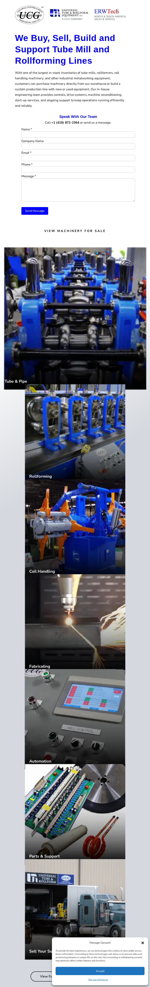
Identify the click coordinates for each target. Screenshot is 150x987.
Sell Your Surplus (45, 951)
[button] (143, 943)
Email (26, 153)
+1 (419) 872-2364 (65, 122)
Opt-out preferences (98, 979)
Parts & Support (44, 856)
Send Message (34, 211)
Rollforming (40, 476)
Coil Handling (42, 571)
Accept (100, 971)
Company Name (32, 141)
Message (28, 176)
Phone (27, 165)
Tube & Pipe (16, 381)
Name (26, 129)
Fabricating (39, 666)
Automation (40, 761)
